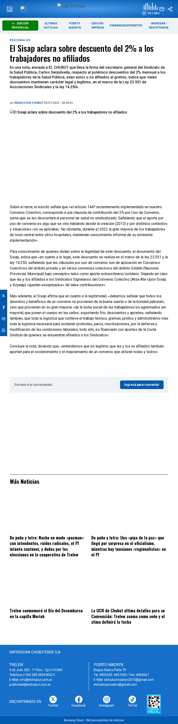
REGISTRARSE (158, 27)
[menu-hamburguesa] (9, 9)
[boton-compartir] (170, 9)
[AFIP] (153, 704)
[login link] (23, 9)
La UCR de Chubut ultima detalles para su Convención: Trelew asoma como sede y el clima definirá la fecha (128, 616)
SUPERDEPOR (133, 25)
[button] (150, 9)
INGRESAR (158, 23)
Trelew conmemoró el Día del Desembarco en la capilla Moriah (46, 613)
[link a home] (89, 8)
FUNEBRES (116, 25)
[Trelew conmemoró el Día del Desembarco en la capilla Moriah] (48, 585)
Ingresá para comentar (141, 384)
